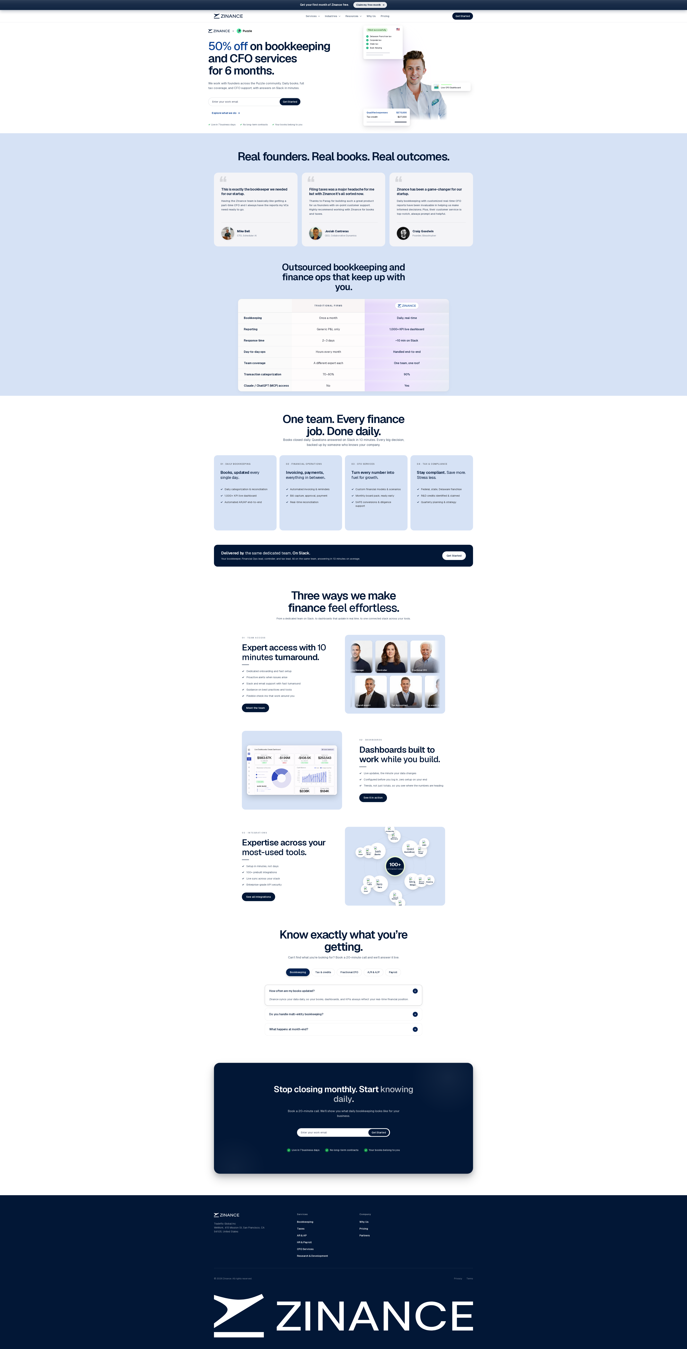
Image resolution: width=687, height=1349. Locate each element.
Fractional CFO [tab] (349, 972)
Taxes (300, 1228)
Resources (351, 16)
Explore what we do (226, 113)
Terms (469, 1278)
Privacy (458, 1278)
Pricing (385, 16)
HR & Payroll (304, 1242)
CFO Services (305, 1249)
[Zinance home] (228, 16)
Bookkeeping (305, 1221)
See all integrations (258, 896)
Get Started (462, 16)
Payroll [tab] (393, 972)
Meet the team (255, 708)
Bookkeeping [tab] (298, 972)
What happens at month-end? (342, 1029)
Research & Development (312, 1255)
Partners (364, 1235)
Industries (331, 16)
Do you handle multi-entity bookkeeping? (342, 1014)
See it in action (373, 797)
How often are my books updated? (343, 991)
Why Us (371, 16)
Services (311, 16)
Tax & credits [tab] (323, 972)
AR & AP (302, 1235)
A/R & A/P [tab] (373, 972)
